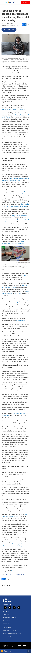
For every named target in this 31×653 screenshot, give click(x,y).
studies (24, 216)
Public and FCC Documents (9, 617)
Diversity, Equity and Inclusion (10, 630)
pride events (8, 293)
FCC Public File (6, 624)
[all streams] (29, 651)
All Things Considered (21, 574)
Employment (6, 614)
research (19, 216)
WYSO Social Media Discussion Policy (12, 633)
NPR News (8, 574)
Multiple (14, 216)
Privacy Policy (6, 620)
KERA (12, 571)
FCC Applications (7, 627)
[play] (2, 651)
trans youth (18, 293)
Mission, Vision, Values (8, 637)
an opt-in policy (20, 320)
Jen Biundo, (24, 275)
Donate (26, 2)
